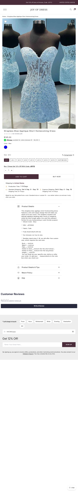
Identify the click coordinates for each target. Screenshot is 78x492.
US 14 (46, 160)
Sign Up (69, 344)
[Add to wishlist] (5, 21)
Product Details (28, 206)
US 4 (12, 160)
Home (4, 16)
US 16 (53, 160)
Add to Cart (21, 176)
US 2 (6, 160)
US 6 (19, 160)
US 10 (32, 160)
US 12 (39, 160)
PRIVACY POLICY (28, 354)
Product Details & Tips (31, 267)
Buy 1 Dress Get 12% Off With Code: (19, 166)
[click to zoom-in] (73, 21)
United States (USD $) (67, 2)
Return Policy (27, 273)
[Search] (71, 9)
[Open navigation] (5, 9)
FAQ (23, 278)
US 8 (25, 160)
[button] (13, 134)
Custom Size (62, 160)
